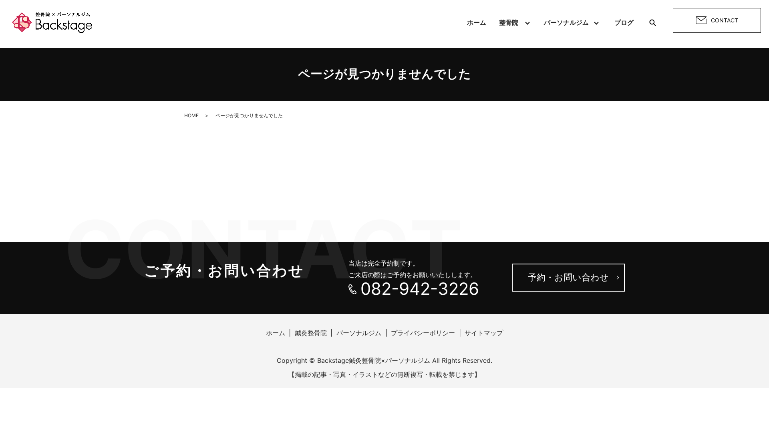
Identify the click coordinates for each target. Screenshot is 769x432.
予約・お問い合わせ (568, 277)
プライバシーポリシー (423, 333)
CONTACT (724, 20)
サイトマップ (484, 333)
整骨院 (508, 22)
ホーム (476, 22)
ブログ (624, 22)
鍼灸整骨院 (311, 333)
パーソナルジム (566, 22)
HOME (191, 115)
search (652, 22)
